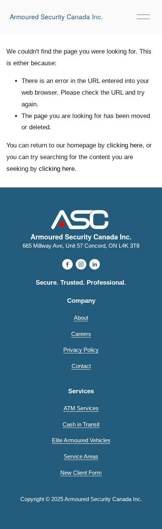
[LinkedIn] (94, 264)
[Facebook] (67, 264)
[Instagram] (81, 264)
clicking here (124, 145)
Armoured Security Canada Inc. (56, 16)
